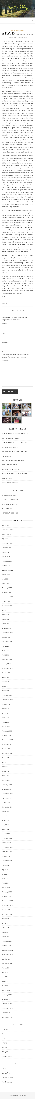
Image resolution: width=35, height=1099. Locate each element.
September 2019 (7, 606)
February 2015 (7, 785)
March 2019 (6, 624)
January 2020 (6, 592)
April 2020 (5, 583)
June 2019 (5, 615)
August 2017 (6, 677)
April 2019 (5, 619)
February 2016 (7, 731)
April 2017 (5, 691)
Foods (4, 1034)
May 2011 (5, 981)
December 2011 (7, 950)
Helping (4, 1043)
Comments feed (7, 1077)
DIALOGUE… (13, 447)
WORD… (11, 478)
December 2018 (7, 633)
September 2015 (7, 753)
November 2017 (7, 668)
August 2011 (6, 968)
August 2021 (6, 552)
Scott (6, 303)
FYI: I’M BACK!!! (7, 508)
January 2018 (6, 664)
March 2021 (6, 557)
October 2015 (6, 749)
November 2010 (7, 1008)
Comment (5, 361)
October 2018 (6, 637)
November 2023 (7, 543)
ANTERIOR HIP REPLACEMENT (17, 474)
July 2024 (5, 539)
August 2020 (6, 574)
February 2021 (7, 561)
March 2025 (6, 525)
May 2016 (5, 717)
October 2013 (6, 856)
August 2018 (6, 646)
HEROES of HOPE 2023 (10, 513)
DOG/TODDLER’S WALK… (10, 499)
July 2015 (5, 762)
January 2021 (6, 565)
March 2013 (6, 887)
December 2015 (7, 740)
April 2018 (5, 655)
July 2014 (5, 816)
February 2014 (7, 838)
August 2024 (6, 534)
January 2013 (6, 896)
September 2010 (7, 1017)
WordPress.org (7, 1082)
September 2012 (7, 914)
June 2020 (5, 579)
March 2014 (6, 834)
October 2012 (6, 910)
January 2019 (6, 628)
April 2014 (5, 829)
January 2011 (6, 999)
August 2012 (6, 919)
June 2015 (5, 767)
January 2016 (6, 735)
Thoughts (5, 1052)
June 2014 (5, 820)
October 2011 (6, 959)
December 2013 (7, 847)
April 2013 (5, 883)
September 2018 (7, 641)
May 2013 (5, 878)
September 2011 (7, 963)
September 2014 (7, 807)
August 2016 (6, 709)
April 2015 (5, 776)
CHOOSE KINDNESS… (22, 434)
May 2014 (5, 825)
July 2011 (5, 972)
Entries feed (6, 1073)
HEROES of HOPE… (21, 443)
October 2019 (6, 601)
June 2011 (5, 977)
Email (4, 333)
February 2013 (7, 892)
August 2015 (6, 758)
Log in (4, 1068)
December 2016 (7, 700)
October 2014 (6, 802)
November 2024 (7, 530)
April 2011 (5, 986)
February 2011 (7, 995)
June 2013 (5, 874)
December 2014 (7, 793)
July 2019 (5, 610)
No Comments (22, 37)
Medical (4, 1047)
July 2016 (5, 713)
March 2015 (6, 780)
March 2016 (6, 726)
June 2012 (5, 923)
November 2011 (7, 954)
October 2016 (6, 704)
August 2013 (6, 865)
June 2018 (5, 650)
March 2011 (6, 990)
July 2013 (5, 869)
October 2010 (6, 1013)
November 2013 (7, 852)
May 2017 (5, 686)
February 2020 (7, 588)
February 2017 (7, 695)
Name (4, 324)
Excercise (5, 1029)
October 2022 (6, 548)
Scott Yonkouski (7, 443)
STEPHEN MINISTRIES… (10, 504)
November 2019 (7, 597)
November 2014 (7, 798)
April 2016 (5, 722)
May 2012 (5, 928)
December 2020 (7, 570)
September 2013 (7, 861)
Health (4, 1038)
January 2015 (6, 789)
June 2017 (5, 682)
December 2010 (7, 1004)
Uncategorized (17, 30)
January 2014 (6, 843)
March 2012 (6, 937)
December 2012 (7, 901)
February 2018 (7, 659)
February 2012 (7, 941)
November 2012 (7, 905)
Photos (16, 469)
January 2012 (6, 945)
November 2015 (7, 744)
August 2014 (6, 811)
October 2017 (6, 673)
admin (4, 438)
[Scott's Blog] (17, 8)
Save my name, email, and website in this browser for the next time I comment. (15, 356)
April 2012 (5, 932)
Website (5, 343)
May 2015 (5, 771)
